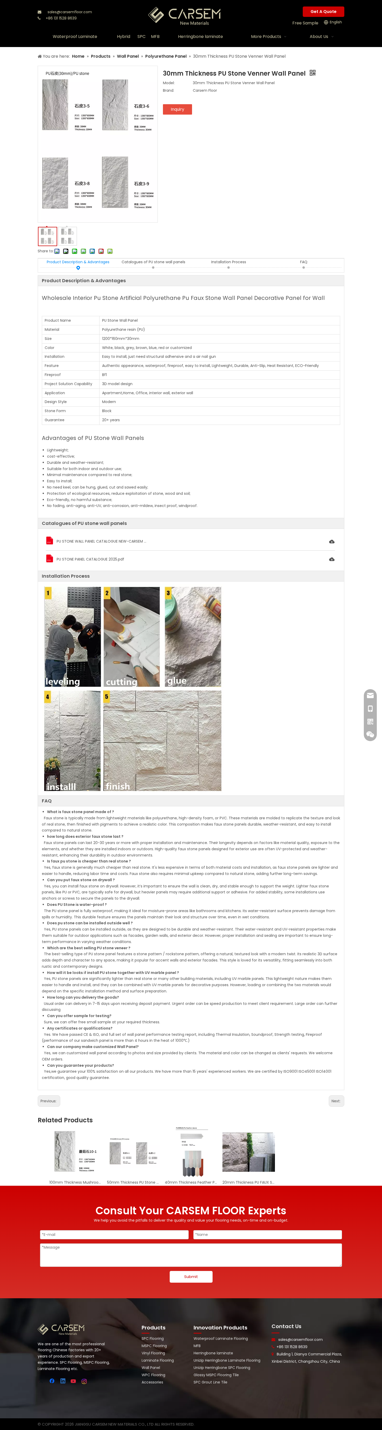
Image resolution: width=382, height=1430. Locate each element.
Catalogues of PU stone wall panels (153, 262)
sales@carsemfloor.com (70, 12)
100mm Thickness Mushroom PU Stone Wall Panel (75, 1182)
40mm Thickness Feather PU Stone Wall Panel (191, 1182)
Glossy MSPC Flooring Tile (216, 1375)
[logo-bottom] (61, 1329)
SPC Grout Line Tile (210, 1382)
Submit (191, 1276)
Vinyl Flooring (153, 1353)
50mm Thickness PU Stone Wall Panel (133, 1182)
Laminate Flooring (158, 1360)
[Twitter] (42, 1381)
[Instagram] (84, 1381)
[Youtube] (74, 1381)
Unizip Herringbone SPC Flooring (222, 1367)
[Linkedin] (63, 1381)
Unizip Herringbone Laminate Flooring (227, 1360)
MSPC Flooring (154, 1345)
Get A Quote (324, 12)
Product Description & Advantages (78, 262)
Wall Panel (151, 1367)
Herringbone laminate (213, 1353)
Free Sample (305, 23)
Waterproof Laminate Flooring (221, 1338)
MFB (197, 1345)
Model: (169, 82)
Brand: (168, 90)
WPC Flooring (153, 1375)
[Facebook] (52, 1381)
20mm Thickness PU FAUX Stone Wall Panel (248, 1182)
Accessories (152, 1382)
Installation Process (228, 262)
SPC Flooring (153, 1338)
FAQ (303, 262)
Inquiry (177, 109)
